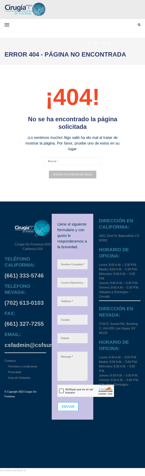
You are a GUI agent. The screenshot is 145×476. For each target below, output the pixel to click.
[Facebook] (89, 43)
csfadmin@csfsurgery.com (41, 345)
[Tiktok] (109, 43)
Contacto (10, 360)
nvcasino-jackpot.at (13, 470)
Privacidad (14, 372)
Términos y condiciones (22, 366)
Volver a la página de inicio (73, 174)
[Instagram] (103, 43)
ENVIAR (68, 406)
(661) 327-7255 (24, 324)
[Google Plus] (96, 43)
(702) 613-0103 (24, 303)
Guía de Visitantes (19, 377)
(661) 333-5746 (24, 275)
